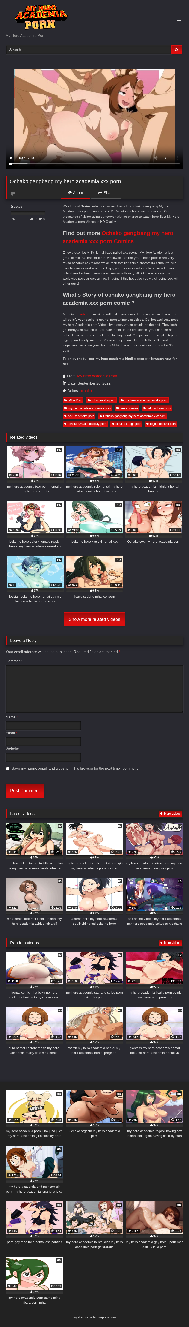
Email (11, 733)
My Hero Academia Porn (97, 376)
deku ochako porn (159, 408)
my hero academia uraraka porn (146, 400)
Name (12, 717)
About (77, 193)
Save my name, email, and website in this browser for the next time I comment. (75, 768)
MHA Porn (75, 400)
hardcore (84, 314)
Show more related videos (94, 619)
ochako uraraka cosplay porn (87, 424)
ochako (86, 391)
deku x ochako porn (81, 416)
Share (108, 193)
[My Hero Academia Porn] (94, 18)
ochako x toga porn (128, 424)
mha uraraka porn (103, 400)
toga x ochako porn (163, 424)
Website (12, 749)
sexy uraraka (129, 408)
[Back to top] (175, 1313)
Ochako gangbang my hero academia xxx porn (134, 416)
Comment (13, 661)
